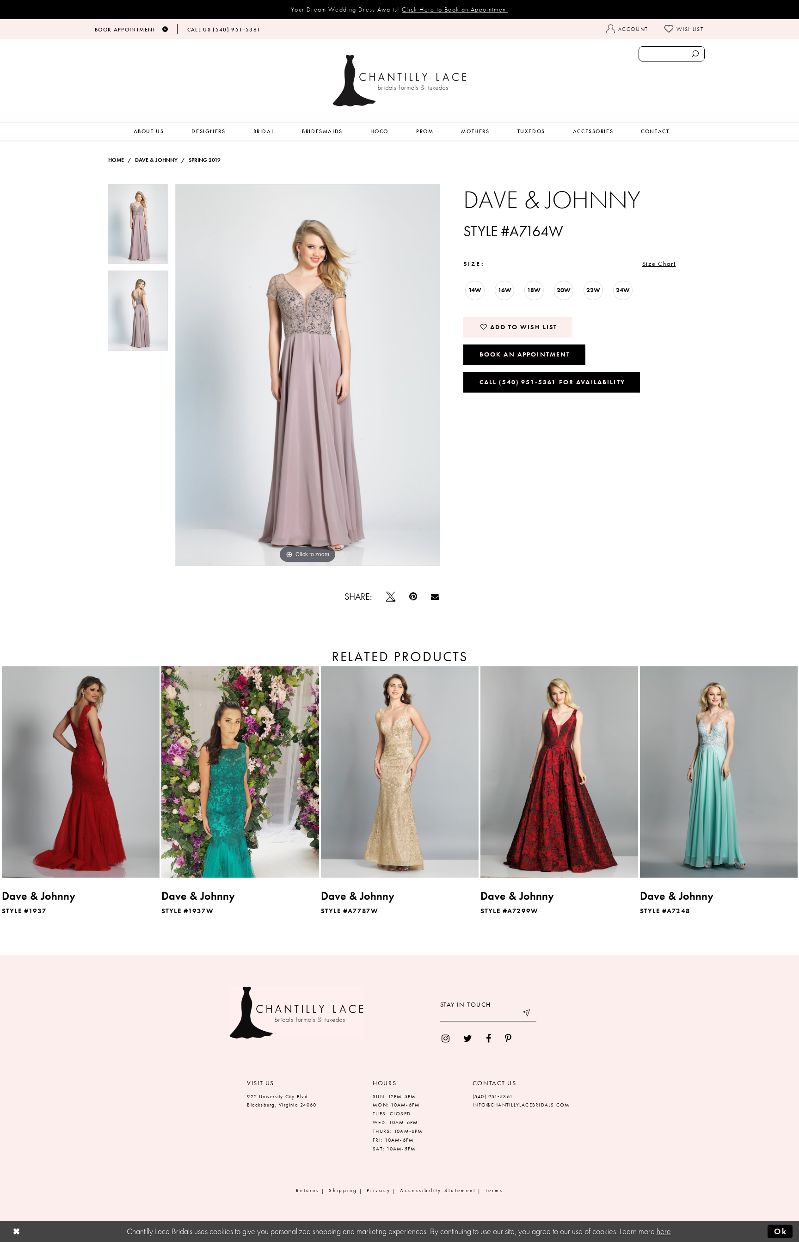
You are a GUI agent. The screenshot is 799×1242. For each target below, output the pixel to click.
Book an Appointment (525, 354)
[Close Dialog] (16, 1231)
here (664, 1231)
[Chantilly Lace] (399, 81)
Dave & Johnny (156, 160)
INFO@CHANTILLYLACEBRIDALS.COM (521, 1104)
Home (116, 160)
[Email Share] (435, 597)
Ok (780, 1231)
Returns (308, 1190)
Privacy (379, 1190)
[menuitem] (149, 131)
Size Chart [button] (659, 263)
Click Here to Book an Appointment (455, 9)
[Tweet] (390, 596)
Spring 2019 (205, 160)
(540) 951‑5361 (493, 1096)
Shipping (343, 1190)
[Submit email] (527, 1014)
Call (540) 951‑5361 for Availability (552, 382)
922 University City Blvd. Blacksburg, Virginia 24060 (281, 1100)
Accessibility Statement (438, 1190)
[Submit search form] (695, 54)
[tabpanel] (138, 227)
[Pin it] (413, 596)
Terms (494, 1190)
